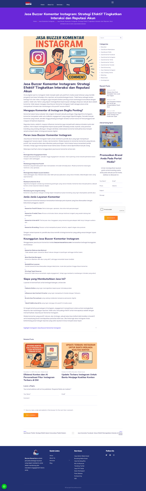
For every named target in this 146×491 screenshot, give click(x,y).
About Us (50, 4)
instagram (33, 328)
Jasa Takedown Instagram (108, 70)
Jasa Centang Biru (80, 461)
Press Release (78, 473)
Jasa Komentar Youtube (107, 65)
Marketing (103, 75)
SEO (75, 478)
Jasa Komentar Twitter (107, 62)
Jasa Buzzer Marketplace (108, 49)
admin (71, 23)
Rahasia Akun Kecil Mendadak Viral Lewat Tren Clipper (113, 94)
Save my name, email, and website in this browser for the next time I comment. (49, 410)
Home (42, 4)
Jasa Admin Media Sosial (81, 456)
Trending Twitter (79, 466)
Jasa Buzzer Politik (106, 52)
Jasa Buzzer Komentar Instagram (49, 328)
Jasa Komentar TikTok (107, 60)
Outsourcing (78, 476)
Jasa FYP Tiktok (79, 468)
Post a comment (31, 415)
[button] (4, 486)
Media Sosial (44, 372)
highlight (27, 328)
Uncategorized (105, 80)
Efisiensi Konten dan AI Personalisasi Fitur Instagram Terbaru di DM (39, 377)
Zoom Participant (79, 471)
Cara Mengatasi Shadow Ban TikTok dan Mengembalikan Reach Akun (114, 104)
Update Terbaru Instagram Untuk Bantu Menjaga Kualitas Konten (79, 376)
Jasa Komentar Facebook (108, 54)
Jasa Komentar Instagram (46, 21)
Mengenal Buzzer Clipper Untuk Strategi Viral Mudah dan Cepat (114, 114)
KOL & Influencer (79, 463)
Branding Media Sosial (81, 458)
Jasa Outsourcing (106, 67)
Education (37, 372)
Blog (68, 4)
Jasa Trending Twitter (107, 72)
